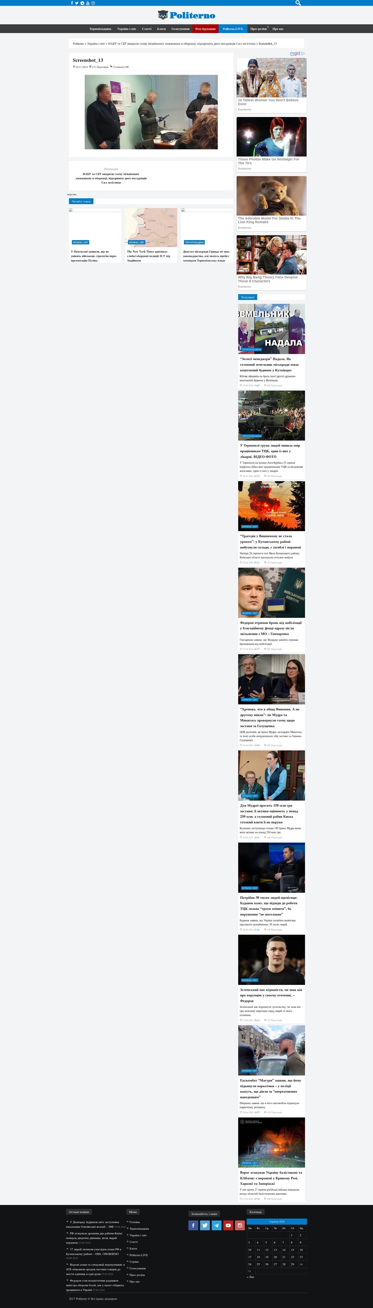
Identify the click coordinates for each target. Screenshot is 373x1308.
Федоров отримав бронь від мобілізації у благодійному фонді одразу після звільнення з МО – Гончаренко (271, 628)
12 (266, 1250)
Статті (146, 28)
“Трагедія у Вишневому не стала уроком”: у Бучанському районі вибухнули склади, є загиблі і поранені (270, 541)
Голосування (181, 28)
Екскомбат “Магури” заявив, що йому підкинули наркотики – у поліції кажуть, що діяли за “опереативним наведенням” (270, 1088)
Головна (135, 1222)
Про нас (278, 28)
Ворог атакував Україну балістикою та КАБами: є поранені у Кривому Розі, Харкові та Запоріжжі (271, 1178)
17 (249, 1257)
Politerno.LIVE (233, 28)
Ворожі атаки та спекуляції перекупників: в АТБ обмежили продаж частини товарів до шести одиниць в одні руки (95, 1269)
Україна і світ (126, 28)
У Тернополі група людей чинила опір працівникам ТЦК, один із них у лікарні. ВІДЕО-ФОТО (270, 451)
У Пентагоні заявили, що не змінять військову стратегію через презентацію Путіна (93, 255)
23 (301, 1257)
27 (275, 1264)
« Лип (250, 1277)
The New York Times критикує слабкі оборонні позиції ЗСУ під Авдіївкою (148, 255)
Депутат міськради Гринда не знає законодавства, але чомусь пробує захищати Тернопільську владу (206, 255)
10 (249, 1250)
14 (284, 1250)
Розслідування (205, 28)
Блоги (161, 28)
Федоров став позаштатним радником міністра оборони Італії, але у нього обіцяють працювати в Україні (95, 1285)
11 (258, 1250)
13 (275, 1250)
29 (292, 1264)
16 (301, 1250)
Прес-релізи (258, 28)
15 (292, 1250)
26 (266, 1264)
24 (249, 1264)
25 (258, 1264)
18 (258, 1257)
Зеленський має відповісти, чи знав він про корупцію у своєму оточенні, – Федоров (271, 995)
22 (292, 1257)
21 (284, 1257)
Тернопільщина (100, 28)
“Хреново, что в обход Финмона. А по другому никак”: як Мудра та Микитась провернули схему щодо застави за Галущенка (269, 717)
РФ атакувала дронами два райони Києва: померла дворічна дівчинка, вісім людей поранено (94, 1237)
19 (266, 1257)
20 (275, 1257)
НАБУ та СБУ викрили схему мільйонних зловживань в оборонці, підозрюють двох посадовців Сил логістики (111, 178)
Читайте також (81, 201)
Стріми (134, 1261)
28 (284, 1264)
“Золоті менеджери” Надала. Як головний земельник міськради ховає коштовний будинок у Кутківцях (269, 364)
